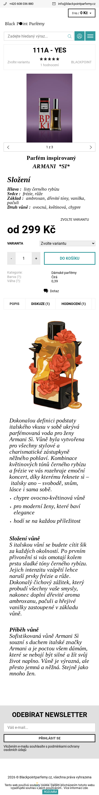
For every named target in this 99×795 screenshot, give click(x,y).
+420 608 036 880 (21, 4)
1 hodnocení (49, 65)
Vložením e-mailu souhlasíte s (42, 748)
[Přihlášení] (79, 36)
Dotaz (54, 291)
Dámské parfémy (64, 273)
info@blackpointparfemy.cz (76, 4)
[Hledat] (70, 36)
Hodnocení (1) (74, 304)
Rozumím (50, 792)
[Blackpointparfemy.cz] (49, 23)
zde (85, 788)
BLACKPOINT (81, 62)
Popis (14, 304)
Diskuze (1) (40, 304)
